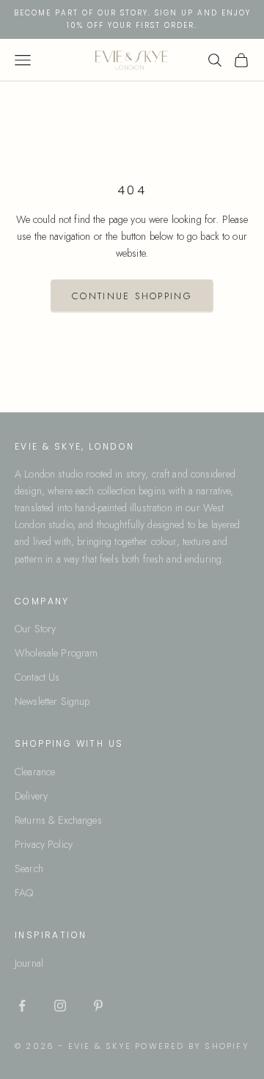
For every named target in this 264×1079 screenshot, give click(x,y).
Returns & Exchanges (58, 820)
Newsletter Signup (52, 701)
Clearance (35, 771)
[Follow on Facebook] (22, 1005)
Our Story (35, 628)
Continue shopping (132, 296)
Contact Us (37, 677)
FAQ (24, 892)
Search (29, 868)
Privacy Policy (44, 844)
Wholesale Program (56, 652)
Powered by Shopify (192, 1046)
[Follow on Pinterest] (98, 1005)
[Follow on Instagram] (60, 1005)
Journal (29, 963)
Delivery (31, 796)
